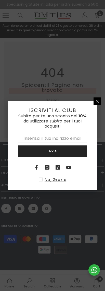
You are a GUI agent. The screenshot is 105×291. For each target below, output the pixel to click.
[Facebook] (36, 167)
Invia (52, 151)
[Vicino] (97, 101)
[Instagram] (47, 167)
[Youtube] (68, 167)
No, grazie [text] (55, 179)
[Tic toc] (57, 167)
